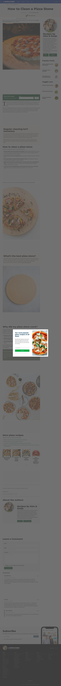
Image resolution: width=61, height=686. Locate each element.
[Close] (47, 331)
